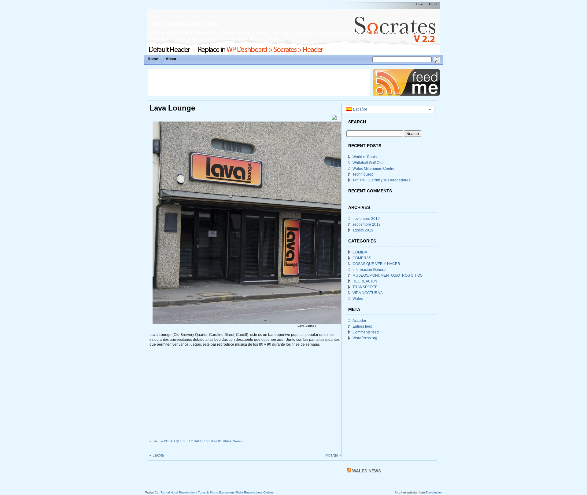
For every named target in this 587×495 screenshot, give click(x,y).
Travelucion (434, 492)
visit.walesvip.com (184, 23)
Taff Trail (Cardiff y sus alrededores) (382, 180)
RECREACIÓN (365, 281)
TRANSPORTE (365, 287)
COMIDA (360, 252)
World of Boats (365, 157)
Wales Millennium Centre (373, 168)
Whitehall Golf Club (369, 163)
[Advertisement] (259, 82)
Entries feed (362, 326)
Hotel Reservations (184, 492)
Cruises (268, 492)
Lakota (158, 455)
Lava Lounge (172, 108)
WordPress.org (365, 338)
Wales (237, 441)
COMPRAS (362, 258)
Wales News (366, 470)
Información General (369, 270)
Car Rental (162, 492)
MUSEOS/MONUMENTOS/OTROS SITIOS (388, 275)
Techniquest (363, 174)
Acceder (359, 320)
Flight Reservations (248, 492)
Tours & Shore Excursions (216, 492)
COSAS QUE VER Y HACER (184, 441)
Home (153, 59)
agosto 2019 (363, 230)
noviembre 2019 (366, 219)
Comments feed (366, 332)
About (171, 59)
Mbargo (331, 455)
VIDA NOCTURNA (218, 441)
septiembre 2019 (367, 224)
